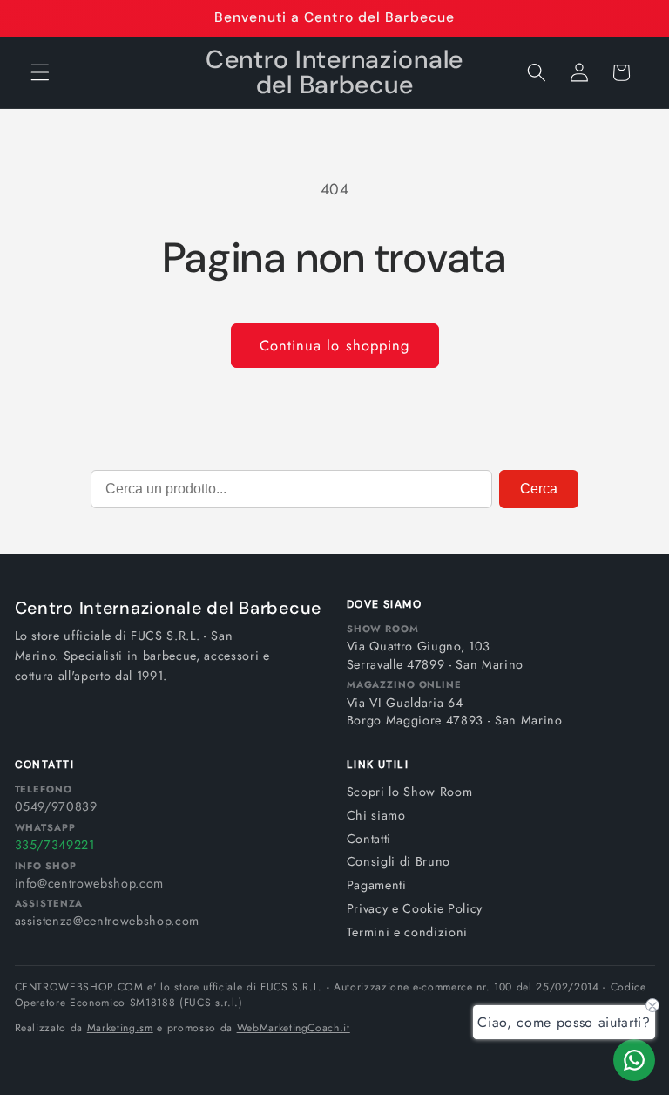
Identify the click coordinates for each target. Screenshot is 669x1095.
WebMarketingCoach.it (293, 1028)
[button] (40, 72)
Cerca (539, 488)
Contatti (369, 838)
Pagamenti (377, 885)
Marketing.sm (120, 1028)
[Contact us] (634, 1060)
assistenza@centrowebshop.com (107, 920)
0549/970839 (56, 806)
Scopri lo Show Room (410, 791)
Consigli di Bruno (398, 861)
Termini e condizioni (407, 932)
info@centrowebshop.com (90, 883)
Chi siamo (376, 815)
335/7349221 (55, 845)
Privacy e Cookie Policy (415, 908)
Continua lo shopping (335, 345)
